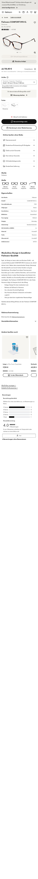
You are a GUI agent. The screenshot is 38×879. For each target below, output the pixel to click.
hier (10, 463)
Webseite (18, 456)
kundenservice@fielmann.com (16, 459)
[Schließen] (33, 414)
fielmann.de (15, 439)
